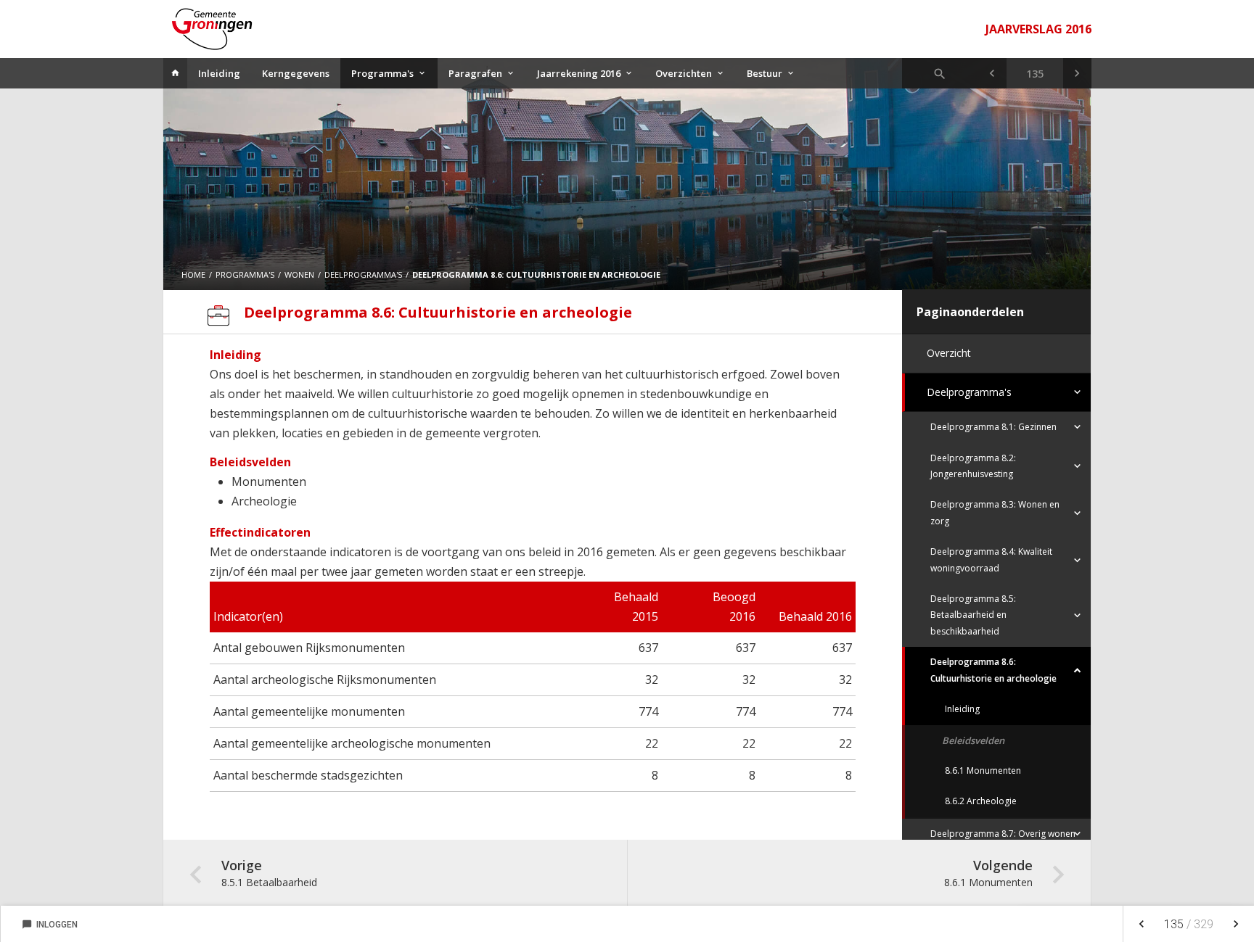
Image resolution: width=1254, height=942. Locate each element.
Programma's (382, 73)
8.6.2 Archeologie (981, 801)
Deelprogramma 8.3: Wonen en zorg (995, 512)
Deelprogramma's (969, 392)
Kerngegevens (295, 73)
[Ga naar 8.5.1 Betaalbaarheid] (992, 73)
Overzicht (949, 353)
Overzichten (683, 73)
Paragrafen (475, 73)
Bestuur (764, 73)
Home (193, 274)
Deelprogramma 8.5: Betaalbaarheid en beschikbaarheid (973, 614)
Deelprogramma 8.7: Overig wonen (1002, 833)
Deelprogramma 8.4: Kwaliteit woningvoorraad (991, 559)
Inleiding (219, 73)
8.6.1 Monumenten (983, 770)
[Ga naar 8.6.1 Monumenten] (1077, 73)
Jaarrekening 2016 (578, 73)
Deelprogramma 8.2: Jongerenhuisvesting (973, 466)
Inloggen (50, 925)
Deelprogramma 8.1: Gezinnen (993, 427)
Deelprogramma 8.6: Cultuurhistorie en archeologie (993, 670)
